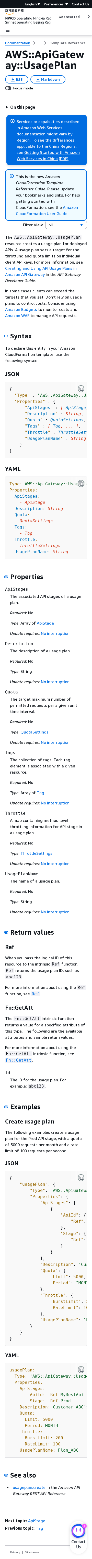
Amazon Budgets (21, 309)
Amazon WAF (17, 315)
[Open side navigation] (7, 30)
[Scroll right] (88, 17)
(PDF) (63, 158)
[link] (68, 42)
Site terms (32, 1552)
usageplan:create (29, 1487)
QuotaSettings (67, 419)
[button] (20, 107)
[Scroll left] (55, 17)
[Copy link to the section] (6, 336)
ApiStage (76, 407)
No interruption (55, 633)
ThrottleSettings (36, 853)
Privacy (15, 1552)
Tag (57, 426)
